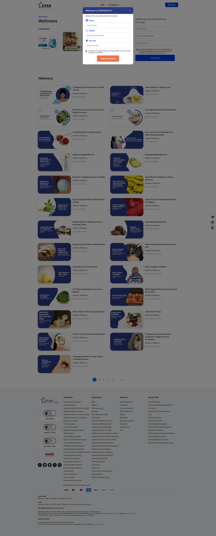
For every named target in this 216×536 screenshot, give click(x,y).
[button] (130, 10)
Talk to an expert (108, 58)
